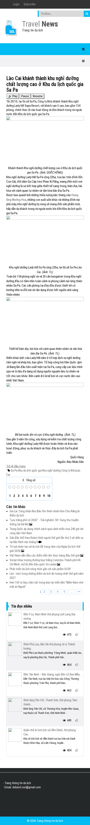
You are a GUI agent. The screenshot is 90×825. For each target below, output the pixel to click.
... (71, 591)
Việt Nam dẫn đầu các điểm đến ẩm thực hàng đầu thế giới (45, 555)
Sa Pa (14, 470)
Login (16, 4)
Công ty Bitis (68, 470)
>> (78, 591)
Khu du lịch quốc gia (30, 470)
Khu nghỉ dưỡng (51, 470)
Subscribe (30, 4)
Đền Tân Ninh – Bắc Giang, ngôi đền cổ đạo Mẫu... (52, 674)
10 (48, 495)
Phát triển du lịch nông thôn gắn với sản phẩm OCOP (40, 569)
